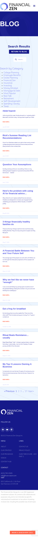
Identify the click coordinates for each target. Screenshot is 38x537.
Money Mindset (11, 88)
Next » (31, 391)
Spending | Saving (12, 103)
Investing (8, 85)
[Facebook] (3, 430)
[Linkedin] (11, 430)
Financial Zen (10, 80)
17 (26, 391)
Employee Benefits (12, 75)
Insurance (8, 82)
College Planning (11, 72)
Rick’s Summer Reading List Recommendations (17, 136)
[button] (34, 5)
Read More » (6, 122)
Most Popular (10, 93)
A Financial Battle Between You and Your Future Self (18, 251)
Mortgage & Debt (12, 90)
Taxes (6, 106)
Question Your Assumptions (17, 164)
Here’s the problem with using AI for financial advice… (18, 192)
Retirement (9, 98)
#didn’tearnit (9, 111)
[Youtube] (7, 430)
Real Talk (7, 95)
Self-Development (12, 101)
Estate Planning (11, 77)
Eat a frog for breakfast (14, 308)
